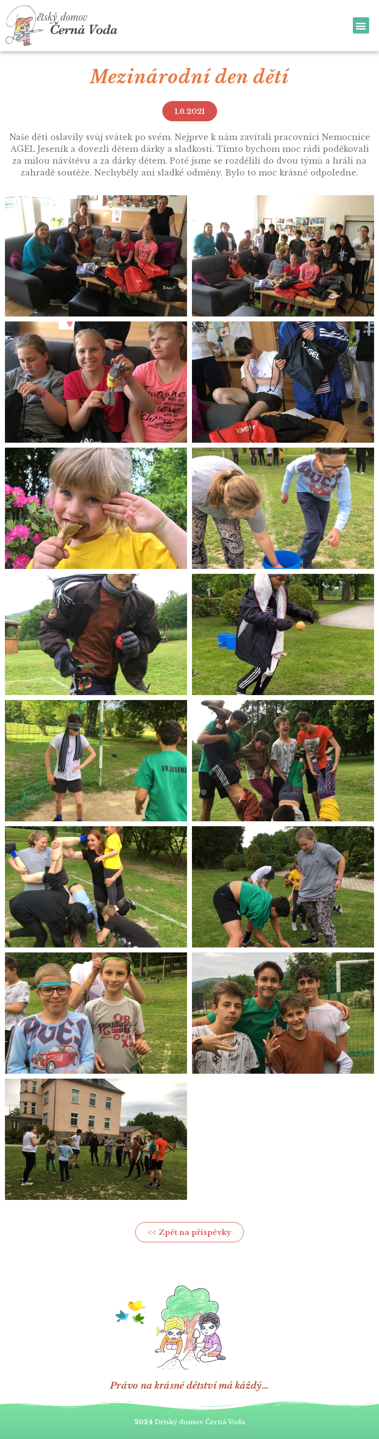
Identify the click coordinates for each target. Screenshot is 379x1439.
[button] (361, 25)
